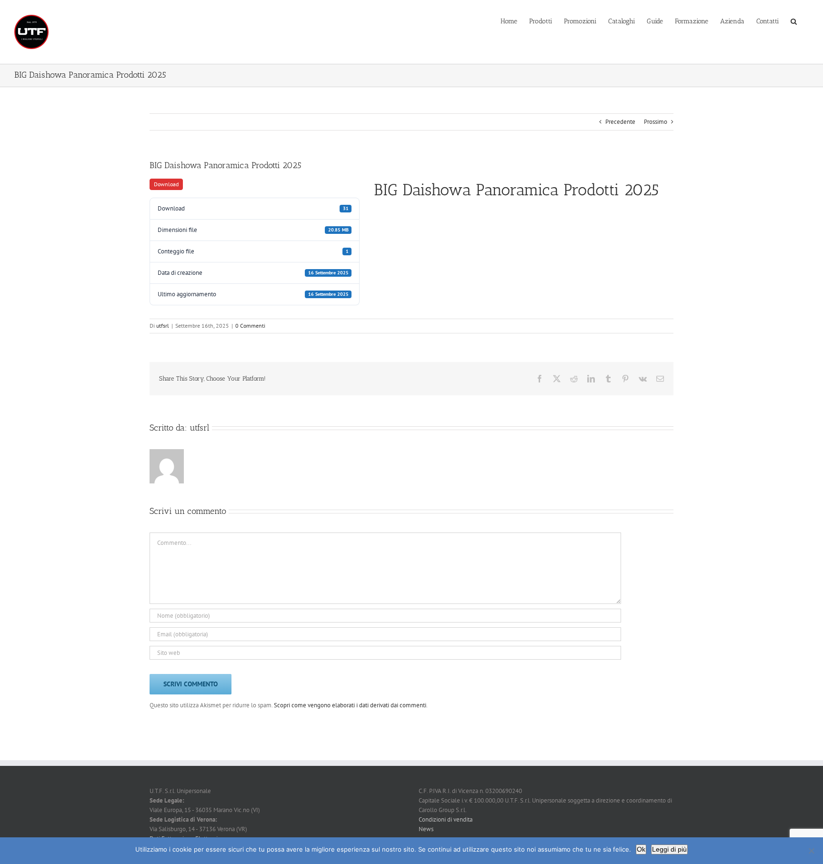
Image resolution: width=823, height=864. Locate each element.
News (426, 829)
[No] (811, 850)
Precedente (620, 122)
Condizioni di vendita (445, 819)
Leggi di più (669, 849)
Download (166, 184)
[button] (794, 20)
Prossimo (655, 122)
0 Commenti (250, 325)
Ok (641, 849)
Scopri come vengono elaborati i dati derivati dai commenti (350, 705)
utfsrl (162, 325)
